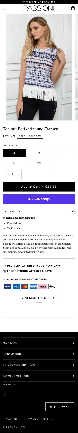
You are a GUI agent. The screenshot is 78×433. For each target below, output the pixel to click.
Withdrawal (59, 407)
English (11, 419)
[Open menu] (8, 8)
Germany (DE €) (38, 419)
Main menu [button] (10, 342)
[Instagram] (4, 394)
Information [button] (12, 354)
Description (11, 211)
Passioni (12, 427)
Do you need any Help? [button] (19, 364)
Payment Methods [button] (16, 375)
